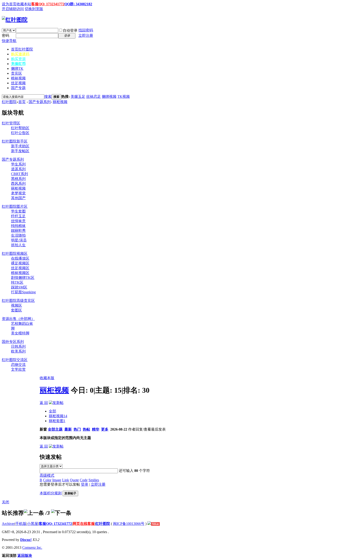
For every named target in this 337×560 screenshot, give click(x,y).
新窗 (43, 429)
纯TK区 (17, 282)
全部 (52, 411)
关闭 (5, 502)
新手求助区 (20, 146)
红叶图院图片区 (15, 206)
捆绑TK (17, 68)
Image (56, 480)
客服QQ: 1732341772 (47, 4)
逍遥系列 (18, 169)
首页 (22, 49)
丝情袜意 (18, 221)
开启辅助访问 (13, 9)
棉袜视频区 (20, 273)
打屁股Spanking (23, 292)
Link (65, 480)
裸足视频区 (20, 263)
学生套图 (18, 211)
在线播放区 (20, 258)
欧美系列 (18, 351)
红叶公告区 (20, 133)
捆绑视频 (109, 96)
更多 (104, 429)
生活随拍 (18, 235)
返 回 (44, 403)
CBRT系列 (19, 174)
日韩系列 (18, 346)
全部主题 (55, 429)
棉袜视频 (18, 78)
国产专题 (18, 88)
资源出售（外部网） (18, 319)
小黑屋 (32, 524)
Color (47, 480)
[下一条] (61, 513)
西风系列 (18, 183)
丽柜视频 (60, 102)
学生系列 (18, 164)
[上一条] (34, 513)
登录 (84, 484)
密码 (5, 35)
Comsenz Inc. (32, 547)
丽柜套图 (57, 421)
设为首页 (9, 4)
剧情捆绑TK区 (22, 278)
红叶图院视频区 (15, 253)
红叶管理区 (11, 123)
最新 (68, 429)
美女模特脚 (20, 333)
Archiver (8, 524)
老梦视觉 (18, 193)
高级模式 (47, 475)
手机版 (20, 524)
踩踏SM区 (19, 287)
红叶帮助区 (20, 128)
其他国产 (18, 198)
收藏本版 (47, 378)
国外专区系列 (13, 342)
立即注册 (85, 35)
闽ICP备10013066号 (128, 524)
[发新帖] (56, 403)
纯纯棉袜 (18, 226)
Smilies (93, 480)
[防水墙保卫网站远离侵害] (149, 524)
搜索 (48, 96)
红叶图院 (9, 102)
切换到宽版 (34, 9)
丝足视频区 (20, 268)
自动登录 (70, 30)
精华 (95, 429)
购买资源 (18, 59)
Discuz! (26, 540)
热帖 (86, 429)
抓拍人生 (18, 245)
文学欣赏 (18, 369)
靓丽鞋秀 (18, 230)
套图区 (16, 310)
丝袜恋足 (93, 96)
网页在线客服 (84, 524)
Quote (74, 480)
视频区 (16, 305)
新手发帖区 (20, 151)
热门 (77, 429)
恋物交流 (18, 365)
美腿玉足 (78, 96)
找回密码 (85, 30)
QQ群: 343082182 (78, 4)
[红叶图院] (15, 20)
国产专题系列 (40, 102)
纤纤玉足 (18, 216)
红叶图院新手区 (15, 141)
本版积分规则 (51, 493)
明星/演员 (19, 240)
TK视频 (123, 96)
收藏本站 (24, 4)
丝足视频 (18, 83)
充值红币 (18, 64)
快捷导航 (9, 41)
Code (84, 480)
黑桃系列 (18, 179)
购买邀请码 (20, 54)
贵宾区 (16, 73)
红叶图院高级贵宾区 (18, 300)
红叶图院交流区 (15, 360)
